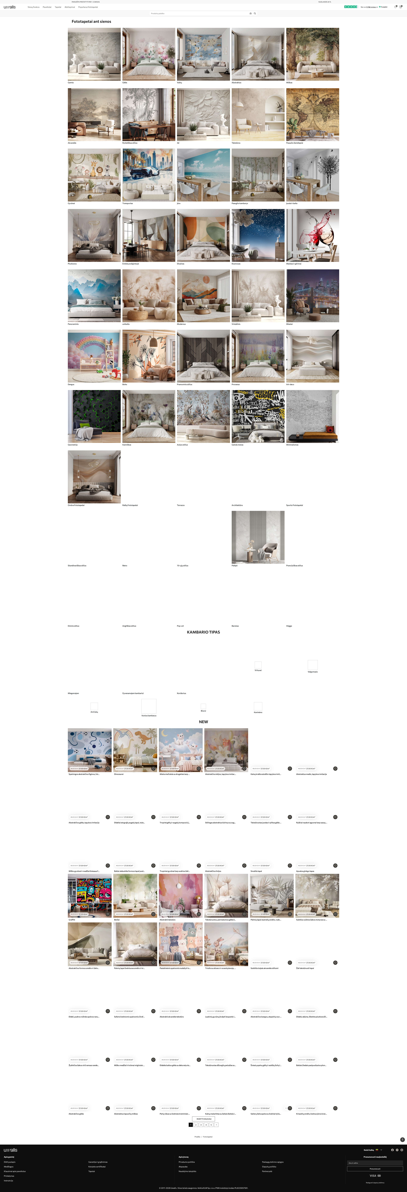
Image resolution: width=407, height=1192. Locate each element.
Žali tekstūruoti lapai (305, 1006)
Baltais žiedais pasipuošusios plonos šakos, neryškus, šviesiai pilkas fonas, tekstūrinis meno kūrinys (311, 1103)
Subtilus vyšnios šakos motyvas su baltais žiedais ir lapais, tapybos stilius (311, 958)
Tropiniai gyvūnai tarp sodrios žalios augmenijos (175, 909)
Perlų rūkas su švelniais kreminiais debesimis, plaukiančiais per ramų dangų (175, 1152)
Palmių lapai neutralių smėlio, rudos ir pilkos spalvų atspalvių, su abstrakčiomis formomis (266, 958)
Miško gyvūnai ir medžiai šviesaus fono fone (84, 909)
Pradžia (197, 1175)
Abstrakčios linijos (213, 909)
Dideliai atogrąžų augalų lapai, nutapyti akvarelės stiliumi (129, 860)
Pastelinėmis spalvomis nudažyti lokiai (175, 1006)
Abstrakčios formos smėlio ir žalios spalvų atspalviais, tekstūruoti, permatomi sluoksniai (84, 1006)
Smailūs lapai (256, 909)
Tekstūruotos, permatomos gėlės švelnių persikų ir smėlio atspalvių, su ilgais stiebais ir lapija (220, 958)
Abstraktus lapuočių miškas (126, 1152)
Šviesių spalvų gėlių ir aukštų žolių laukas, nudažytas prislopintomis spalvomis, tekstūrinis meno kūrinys (266, 1103)
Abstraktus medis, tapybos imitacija (311, 812)
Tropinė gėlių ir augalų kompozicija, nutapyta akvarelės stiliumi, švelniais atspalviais (175, 860)
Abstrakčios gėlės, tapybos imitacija (84, 860)
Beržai (117, 958)
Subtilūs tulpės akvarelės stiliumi (264, 1006)
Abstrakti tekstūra (167, 958)
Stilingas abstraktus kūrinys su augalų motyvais (220, 860)
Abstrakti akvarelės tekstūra (172, 1055)
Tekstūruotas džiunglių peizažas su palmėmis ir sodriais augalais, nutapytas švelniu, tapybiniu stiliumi (220, 1103)
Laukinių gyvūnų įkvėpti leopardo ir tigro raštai (220, 1055)
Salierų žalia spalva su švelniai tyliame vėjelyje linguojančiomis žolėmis (266, 1152)
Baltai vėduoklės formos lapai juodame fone (129, 909)
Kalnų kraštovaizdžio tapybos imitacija (266, 812)
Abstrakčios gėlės (76, 1152)
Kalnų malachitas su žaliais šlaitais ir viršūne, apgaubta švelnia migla (220, 1152)
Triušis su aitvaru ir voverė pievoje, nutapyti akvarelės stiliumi (220, 1006)
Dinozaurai (118, 812)
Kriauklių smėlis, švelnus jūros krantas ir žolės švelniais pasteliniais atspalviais (311, 1152)
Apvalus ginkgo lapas (305, 909)
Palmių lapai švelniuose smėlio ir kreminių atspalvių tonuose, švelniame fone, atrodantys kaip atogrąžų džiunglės (129, 1006)
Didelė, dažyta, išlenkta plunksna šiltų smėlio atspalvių (311, 1055)
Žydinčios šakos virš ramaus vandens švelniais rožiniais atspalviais (84, 1103)
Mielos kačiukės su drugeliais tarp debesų (175, 812)
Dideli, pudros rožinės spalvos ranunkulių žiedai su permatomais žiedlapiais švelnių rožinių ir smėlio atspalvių (84, 1055)
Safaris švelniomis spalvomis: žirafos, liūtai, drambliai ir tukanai (129, 1055)
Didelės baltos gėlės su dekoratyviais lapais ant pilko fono (175, 1103)
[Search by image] (250, 13)
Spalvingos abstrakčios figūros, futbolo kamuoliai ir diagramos (84, 812)
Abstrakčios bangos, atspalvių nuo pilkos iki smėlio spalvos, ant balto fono (266, 1055)
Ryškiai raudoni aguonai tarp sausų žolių (311, 860)
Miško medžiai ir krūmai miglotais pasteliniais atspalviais (129, 1103)
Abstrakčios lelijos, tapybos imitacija (220, 812)
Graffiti (72, 958)
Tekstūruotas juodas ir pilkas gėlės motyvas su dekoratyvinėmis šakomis (266, 860)
